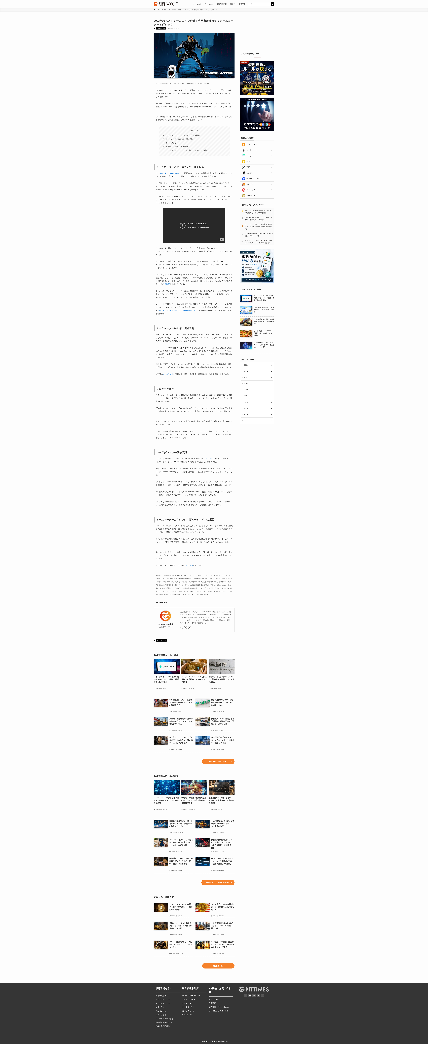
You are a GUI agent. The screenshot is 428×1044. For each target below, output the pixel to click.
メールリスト (168, 374)
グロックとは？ (172, 143)
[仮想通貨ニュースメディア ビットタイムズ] (164, 4)
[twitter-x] (185, 627)
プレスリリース (160, 28)
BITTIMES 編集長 (166, 624)
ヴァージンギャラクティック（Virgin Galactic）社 (179, 310)
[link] (181, 627)
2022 (246, 390)
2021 (246, 396)
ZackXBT (208, 458)
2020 (246, 402)
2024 (246, 377)
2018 (246, 414)
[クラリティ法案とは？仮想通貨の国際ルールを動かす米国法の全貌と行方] (257, 95)
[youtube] (189, 627)
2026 (246, 365)
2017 (246, 420)
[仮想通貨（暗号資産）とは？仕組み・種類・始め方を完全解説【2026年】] (257, 282)
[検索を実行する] (272, 4)
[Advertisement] (257, 33)
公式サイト (188, 565)
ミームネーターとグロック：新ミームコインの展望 (186, 150)
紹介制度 (166, 284)
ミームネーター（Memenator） (168, 173)
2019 (246, 408)
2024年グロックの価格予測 (177, 147)
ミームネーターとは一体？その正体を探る (183, 135)
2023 (246, 383)
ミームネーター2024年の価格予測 (179, 139)
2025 (246, 371)
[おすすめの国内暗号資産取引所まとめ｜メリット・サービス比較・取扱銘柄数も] (257, 131)
